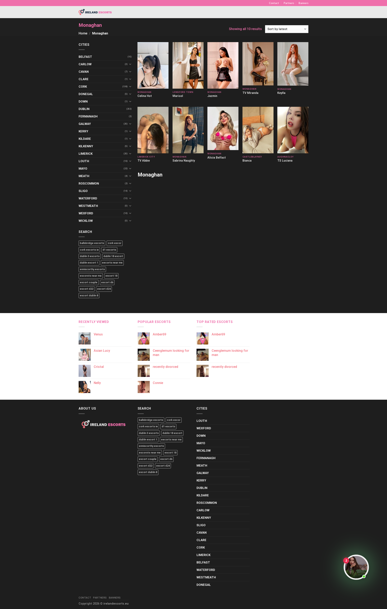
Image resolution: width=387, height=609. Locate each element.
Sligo (83, 191)
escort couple (88, 282)
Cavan (84, 72)
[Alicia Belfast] (222, 128)
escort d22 (86, 288)
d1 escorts (109, 249)
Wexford (86, 213)
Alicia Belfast (216, 157)
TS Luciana (284, 160)
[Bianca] (258, 130)
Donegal (86, 94)
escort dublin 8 (89, 295)
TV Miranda (250, 93)
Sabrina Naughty (184, 160)
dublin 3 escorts (90, 256)
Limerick (86, 154)
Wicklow (86, 221)
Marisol (178, 96)
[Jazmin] (222, 65)
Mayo (83, 168)
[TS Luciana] (292, 130)
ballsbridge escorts (92, 243)
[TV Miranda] (258, 63)
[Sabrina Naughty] (188, 130)
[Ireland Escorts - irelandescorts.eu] (95, 12)
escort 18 (111, 275)
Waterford (88, 198)
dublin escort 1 (89, 262)
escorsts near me (91, 275)
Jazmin (212, 96)
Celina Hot (144, 96)
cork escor (114, 243)
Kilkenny (86, 146)
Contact (274, 3)
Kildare (85, 139)
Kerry (83, 131)
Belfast (85, 57)
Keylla (281, 93)
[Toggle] (130, 64)
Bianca (247, 160)
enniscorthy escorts (92, 269)
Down (83, 101)
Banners (303, 3)
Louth (84, 161)
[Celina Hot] (153, 65)
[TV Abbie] (153, 130)
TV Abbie (143, 160)
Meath (84, 176)
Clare (83, 79)
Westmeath (88, 206)
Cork (83, 86)
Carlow (85, 64)
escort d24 (104, 288)
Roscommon (89, 183)
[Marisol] (188, 65)
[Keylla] (292, 64)
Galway (85, 124)
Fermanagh (88, 116)
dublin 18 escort (113, 256)
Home (83, 33)
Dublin (84, 109)
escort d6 (107, 282)
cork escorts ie (89, 249)
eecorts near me (112, 262)
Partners (289, 3)
